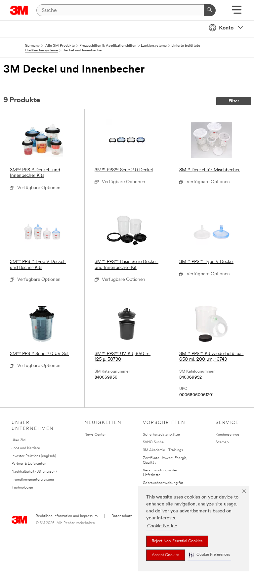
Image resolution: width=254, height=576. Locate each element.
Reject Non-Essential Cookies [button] (177, 541)
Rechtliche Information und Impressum (67, 516)
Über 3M (18, 440)
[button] (209, 555)
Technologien (22, 488)
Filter (234, 101)
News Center (95, 435)
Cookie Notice (162, 526)
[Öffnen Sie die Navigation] (236, 12)
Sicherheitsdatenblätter (161, 435)
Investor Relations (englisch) (34, 456)
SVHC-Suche (153, 442)
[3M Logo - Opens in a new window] (19, 10)
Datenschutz (121, 516)
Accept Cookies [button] (165, 555)
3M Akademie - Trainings (163, 450)
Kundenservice (227, 435)
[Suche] (210, 10)
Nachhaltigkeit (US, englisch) (34, 472)
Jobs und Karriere (26, 448)
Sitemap (222, 442)
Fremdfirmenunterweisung (33, 480)
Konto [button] (226, 28)
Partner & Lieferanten (29, 464)
